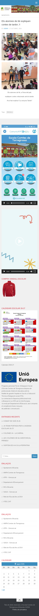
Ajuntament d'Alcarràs (10, 468)
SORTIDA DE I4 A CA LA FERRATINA (16, 445)
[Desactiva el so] (31, 203)
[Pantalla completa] (35, 203)
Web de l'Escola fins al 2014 (12, 497)
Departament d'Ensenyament (13, 482)
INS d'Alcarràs (8, 487)
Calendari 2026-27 (8, 365)
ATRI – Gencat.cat (9, 477)
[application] (19, 165)
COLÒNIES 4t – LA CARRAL (13, 433)
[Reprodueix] (4, 203)
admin (6, 28)
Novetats (5, 15)
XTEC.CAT (7, 501)
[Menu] (36, 2)
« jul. (3, 590)
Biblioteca (10, 112)
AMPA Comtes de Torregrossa (13, 472)
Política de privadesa (19, 609)
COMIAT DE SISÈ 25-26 (11, 421)
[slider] (18, 203)
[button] (19, 165)
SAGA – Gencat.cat (10, 492)
